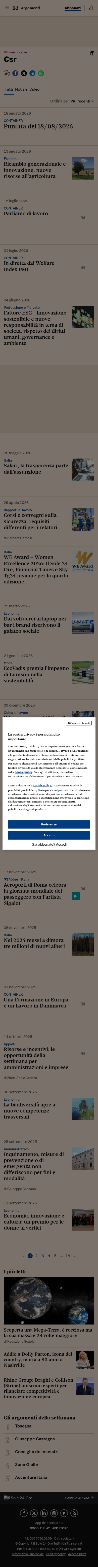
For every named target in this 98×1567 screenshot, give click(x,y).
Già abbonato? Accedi (49, 844)
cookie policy (23, 772)
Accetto (49, 835)
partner (63, 790)
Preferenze (49, 824)
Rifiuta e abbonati (78, 722)
